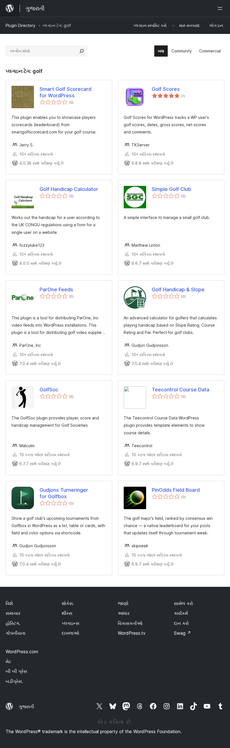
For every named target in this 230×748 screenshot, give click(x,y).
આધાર (124, 613)
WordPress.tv (132, 633)
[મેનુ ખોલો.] (221, 8)
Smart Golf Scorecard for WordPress (65, 92)
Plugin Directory (20, 25)
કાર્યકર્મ (181, 613)
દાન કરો (181, 623)
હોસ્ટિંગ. (13, 623)
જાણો (123, 603)
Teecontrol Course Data (180, 390)
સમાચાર (13, 613)
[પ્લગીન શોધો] (81, 51)
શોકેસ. (68, 603)
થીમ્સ (67, 613)
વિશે (9, 603)
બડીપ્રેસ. (14, 681)
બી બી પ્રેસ (16, 671)
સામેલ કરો (183, 603)
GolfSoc (49, 390)
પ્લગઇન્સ (70, 623)
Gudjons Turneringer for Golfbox (64, 493)
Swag (182, 633)
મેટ (8, 661)
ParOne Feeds (56, 289)
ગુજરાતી (26, 706)
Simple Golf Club (171, 189)
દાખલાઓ (70, 633)
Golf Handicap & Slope (178, 289)
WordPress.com (22, 651)
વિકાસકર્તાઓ (130, 623)
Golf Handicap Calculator (69, 189)
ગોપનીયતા (16, 633)
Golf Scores (166, 89)
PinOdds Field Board (176, 490)
